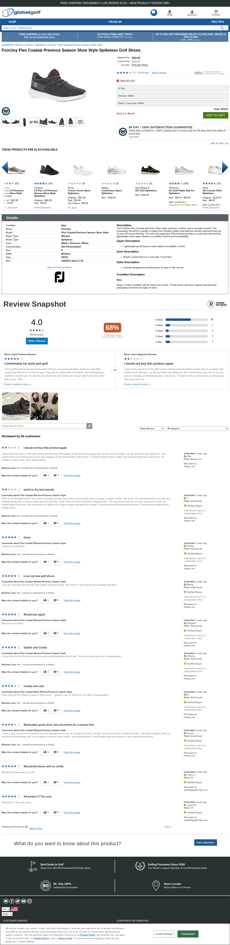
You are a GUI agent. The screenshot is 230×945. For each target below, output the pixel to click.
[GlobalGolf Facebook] (11, 901)
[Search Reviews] (89, 426)
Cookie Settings (164, 934)
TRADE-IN (115, 21)
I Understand (188, 934)
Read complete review (16, 384)
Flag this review (72, 475)
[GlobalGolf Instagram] (29, 901)
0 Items (216, 14)
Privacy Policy (87, 935)
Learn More (134, 137)
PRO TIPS (217, 21)
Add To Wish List (219, 143)
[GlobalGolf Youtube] (23, 901)
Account (192, 14)
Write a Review (159, 72)
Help (169, 14)
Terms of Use (65, 938)
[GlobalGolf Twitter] (17, 901)
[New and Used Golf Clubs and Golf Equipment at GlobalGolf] (21, 15)
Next (168, 826)
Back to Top (35, 828)
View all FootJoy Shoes (59, 267)
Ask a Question (206, 842)
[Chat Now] (154, 12)
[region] (115, 934)
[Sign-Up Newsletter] (5, 901)
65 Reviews (143, 72)
